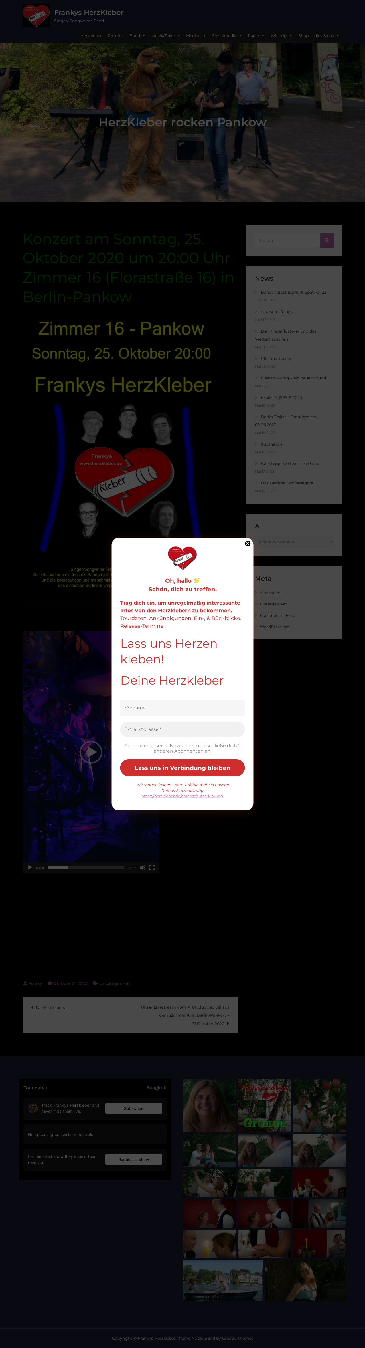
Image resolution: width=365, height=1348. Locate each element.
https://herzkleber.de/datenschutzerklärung (182, 796)
